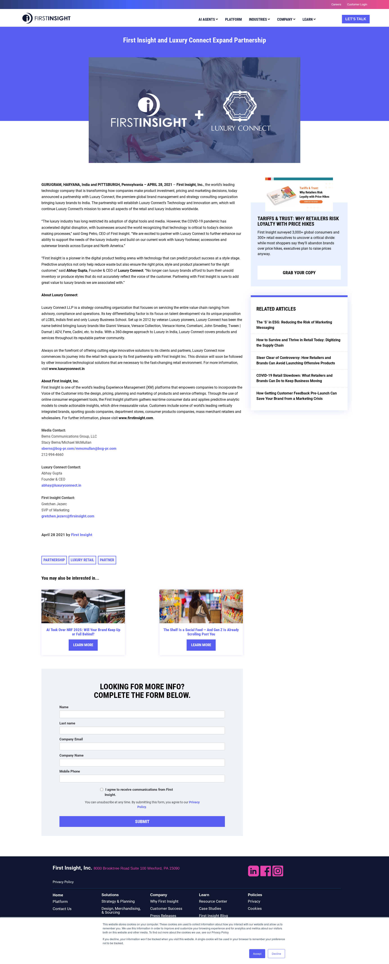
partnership (54, 560)
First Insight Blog (213, 915)
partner (107, 560)
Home (58, 895)
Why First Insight (164, 901)
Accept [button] (257, 953)
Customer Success (166, 908)
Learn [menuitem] (308, 19)
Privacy (254, 901)
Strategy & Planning (118, 901)
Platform (60, 901)
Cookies (255, 908)
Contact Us (62, 908)
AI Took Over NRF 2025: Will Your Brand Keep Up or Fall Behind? (83, 632)
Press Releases (163, 915)
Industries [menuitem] (258, 19)
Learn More (83, 645)
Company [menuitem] (284, 19)
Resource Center (213, 901)
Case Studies (210, 908)
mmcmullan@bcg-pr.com (96, 448)
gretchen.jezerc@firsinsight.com (67, 516)
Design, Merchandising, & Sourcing (121, 910)
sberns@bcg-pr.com (57, 448)
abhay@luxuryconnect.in (61, 485)
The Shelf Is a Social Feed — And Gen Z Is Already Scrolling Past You (201, 632)
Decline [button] (276, 953)
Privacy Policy (63, 882)
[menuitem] (207, 20)
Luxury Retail (82, 560)
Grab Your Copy (299, 272)
